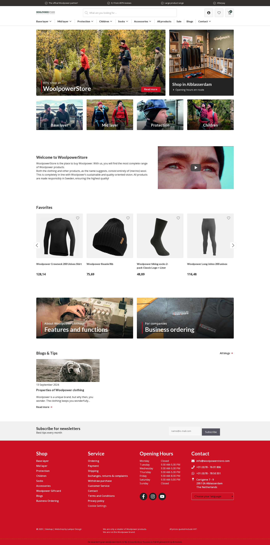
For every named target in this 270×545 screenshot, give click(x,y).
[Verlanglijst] (209, 13)
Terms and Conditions (101, 496)
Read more (150, 89)
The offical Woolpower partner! (63, 3)
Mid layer (63, 21)
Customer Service (99, 486)
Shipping (93, 471)
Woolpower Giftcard (48, 491)
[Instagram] (153, 496)
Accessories (141, 21)
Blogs (190, 21)
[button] (37, 245)
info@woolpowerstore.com (213, 461)
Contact (203, 21)
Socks (121, 21)
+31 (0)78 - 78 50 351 (208, 473)
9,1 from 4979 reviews (121, 3)
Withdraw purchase (100, 481)
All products (164, 21)
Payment (93, 466)
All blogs (225, 353)
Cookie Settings (97, 506)
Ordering (93, 461)
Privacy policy (96, 501)
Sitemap (49, 529)
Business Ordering (47, 501)
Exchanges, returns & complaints (108, 476)
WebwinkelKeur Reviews (139, 541)
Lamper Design (74, 529)
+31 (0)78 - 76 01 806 (208, 467)
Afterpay (221, 3)
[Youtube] (162, 496)
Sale (179, 21)
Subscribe (211, 432)
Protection (84, 21)
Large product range (174, 3)
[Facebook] (143, 496)
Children (104, 21)
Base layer (42, 21)
